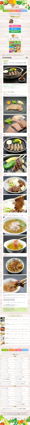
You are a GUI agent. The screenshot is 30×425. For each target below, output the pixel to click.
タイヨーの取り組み (24, 10)
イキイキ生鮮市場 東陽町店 (21, 408)
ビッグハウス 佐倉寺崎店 (20, 404)
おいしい (6, 10)
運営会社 (18, 413)
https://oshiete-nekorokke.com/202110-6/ (9, 300)
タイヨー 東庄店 (5, 388)
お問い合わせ (24, 413)
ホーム (5, 413)
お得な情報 (18, 10)
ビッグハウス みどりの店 (7, 381)
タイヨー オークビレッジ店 (20, 381)
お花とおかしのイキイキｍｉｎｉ (8, 408)
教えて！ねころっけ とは (12, 413)
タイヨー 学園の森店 (6, 379)
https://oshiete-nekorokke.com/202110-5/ (9, 299)
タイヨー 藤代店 (19, 379)
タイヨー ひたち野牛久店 (20, 383)
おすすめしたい (12, 10)
